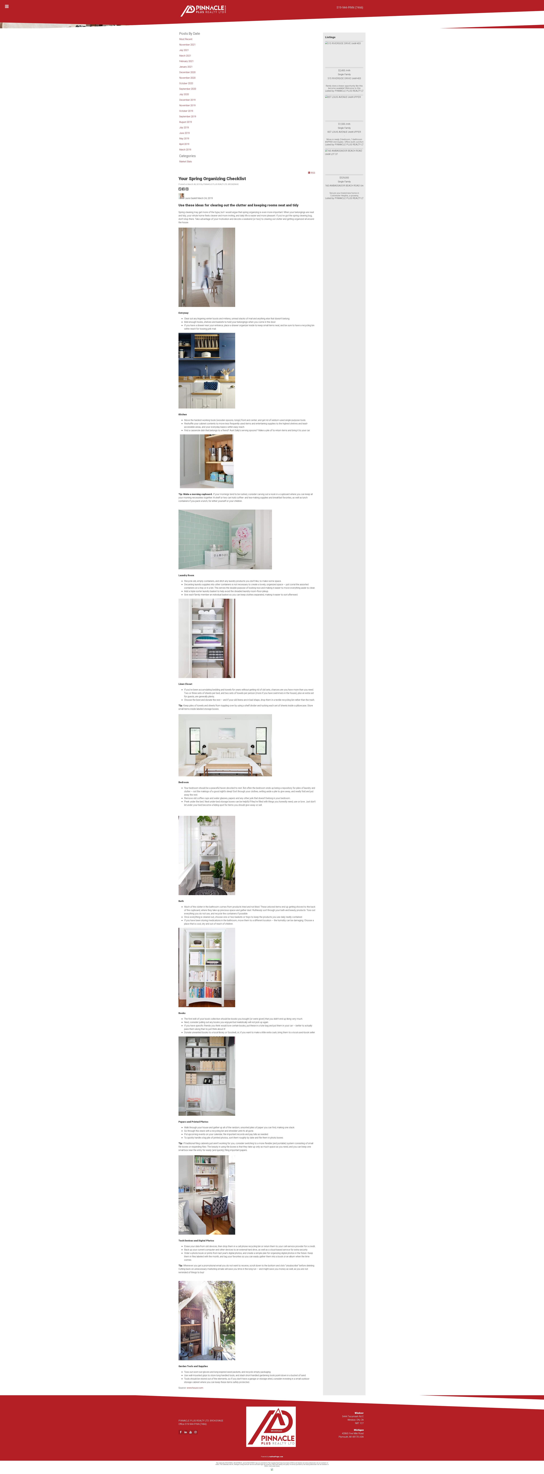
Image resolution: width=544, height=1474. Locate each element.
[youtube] (190, 1432)
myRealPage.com (276, 1456)
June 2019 (184, 133)
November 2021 (187, 44)
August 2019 (185, 122)
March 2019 (185, 149)
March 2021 (185, 56)
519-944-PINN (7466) (350, 8)
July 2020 (184, 94)
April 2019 (184, 144)
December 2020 (187, 72)
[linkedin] (185, 1432)
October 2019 (186, 111)
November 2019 (187, 105)
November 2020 (187, 78)
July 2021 (184, 50)
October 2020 (186, 83)
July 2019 (184, 127)
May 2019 (184, 138)
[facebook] (180, 1432)
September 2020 (187, 89)
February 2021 (186, 61)
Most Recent (185, 39)
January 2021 (186, 67)
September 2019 (187, 116)
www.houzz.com (194, 1388)
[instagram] (195, 1432)
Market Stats (185, 161)
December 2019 (187, 100)
